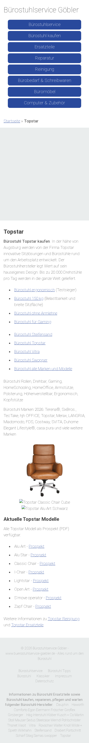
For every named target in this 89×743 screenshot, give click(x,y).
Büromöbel (44, 91)
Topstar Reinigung (64, 618)
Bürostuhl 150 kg (28, 298)
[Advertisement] (44, 174)
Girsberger (15, 715)
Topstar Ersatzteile (27, 625)
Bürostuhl (24, 676)
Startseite (12, 121)
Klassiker (43, 676)
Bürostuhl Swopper (30, 360)
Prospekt (36, 546)
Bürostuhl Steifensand (33, 334)
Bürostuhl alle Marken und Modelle (43, 368)
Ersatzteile (44, 47)
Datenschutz (44, 681)
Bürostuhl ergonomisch (34, 289)
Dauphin (62, 705)
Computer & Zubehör (44, 102)
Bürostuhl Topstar (30, 343)
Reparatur (44, 58)
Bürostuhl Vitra (27, 351)
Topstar (65, 736)
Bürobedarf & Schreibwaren (44, 80)
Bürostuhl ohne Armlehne (35, 313)
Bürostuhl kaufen (44, 35)
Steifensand (43, 730)
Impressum (63, 676)
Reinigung (44, 69)
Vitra (32, 725)
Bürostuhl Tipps (59, 671)
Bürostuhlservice (44, 24)
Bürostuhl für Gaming (32, 321)
